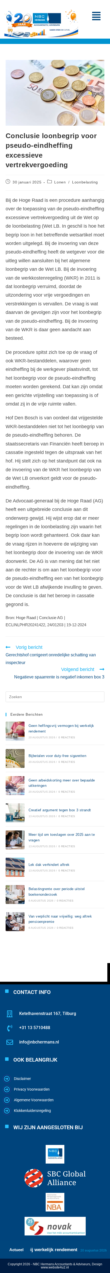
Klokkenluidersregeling (32, 1110)
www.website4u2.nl (55, 1267)
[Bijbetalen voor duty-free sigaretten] (15, 758)
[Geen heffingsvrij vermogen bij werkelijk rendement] (15, 731)
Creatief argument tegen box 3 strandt (60, 810)
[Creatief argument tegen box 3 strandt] (15, 812)
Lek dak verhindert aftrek (49, 865)
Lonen (60, 182)
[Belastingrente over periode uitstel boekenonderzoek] (15, 894)
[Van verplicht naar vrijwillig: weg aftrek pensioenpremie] (15, 921)
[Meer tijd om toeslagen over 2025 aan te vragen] (15, 839)
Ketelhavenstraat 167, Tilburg (47, 1013)
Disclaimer (22, 1078)
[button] (96, 16)
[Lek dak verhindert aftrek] (15, 867)
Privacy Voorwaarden (32, 1089)
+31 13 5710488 (34, 1027)
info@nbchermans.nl (39, 1042)
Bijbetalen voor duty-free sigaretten (57, 756)
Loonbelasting (85, 182)
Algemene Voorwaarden (34, 1100)
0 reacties (66, 737)
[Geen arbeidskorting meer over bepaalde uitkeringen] (15, 785)
